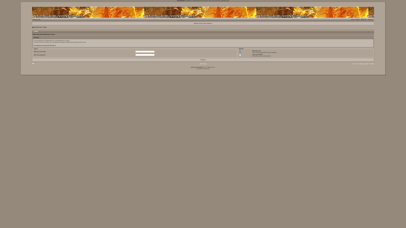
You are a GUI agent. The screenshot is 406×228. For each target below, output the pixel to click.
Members (363, 19)
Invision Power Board (197, 67)
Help (352, 19)
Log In (204, 23)
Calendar (370, 19)
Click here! (53, 45)
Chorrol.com (36, 19)
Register (209, 23)
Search (357, 19)
